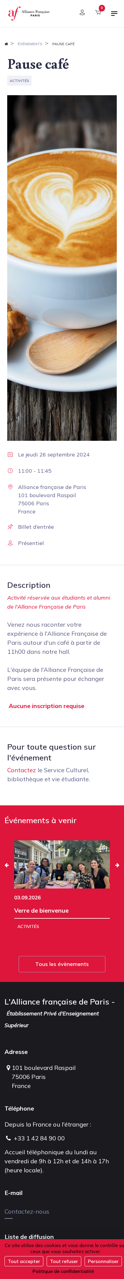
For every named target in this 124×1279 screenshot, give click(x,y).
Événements (30, 44)
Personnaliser (103, 1261)
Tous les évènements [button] (62, 964)
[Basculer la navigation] (114, 16)
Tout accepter (24, 1261)
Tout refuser (64, 1261)
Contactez (21, 770)
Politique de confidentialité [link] (63, 1271)
